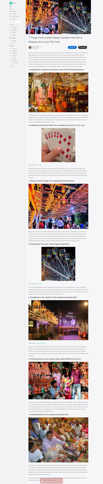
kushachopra (86, 32)
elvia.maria (39, 165)
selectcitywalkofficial (41, 343)
